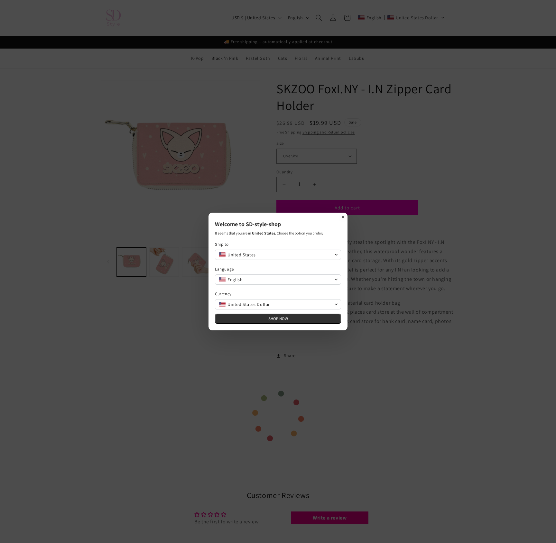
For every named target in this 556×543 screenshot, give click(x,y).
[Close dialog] (343, 217)
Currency (223, 294)
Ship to (221, 244)
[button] (278, 255)
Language (224, 269)
